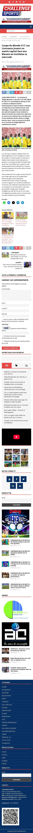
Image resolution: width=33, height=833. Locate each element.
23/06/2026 (14, 578)
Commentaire (6, 289)
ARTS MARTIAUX (6, 690)
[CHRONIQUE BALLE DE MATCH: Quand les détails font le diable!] (5, 553)
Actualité (4, 687)
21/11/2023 (6, 62)
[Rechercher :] (16, 31)
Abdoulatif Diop (16, 62)
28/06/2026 (14, 567)
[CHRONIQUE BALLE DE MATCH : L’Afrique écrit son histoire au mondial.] (5, 564)
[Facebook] (13, 2)
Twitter (4, 758)
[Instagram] (20, 2)
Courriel (4, 308)
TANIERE (4, 734)
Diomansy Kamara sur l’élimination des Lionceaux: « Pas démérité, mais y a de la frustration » (7, 239)
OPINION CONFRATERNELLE (9, 722)
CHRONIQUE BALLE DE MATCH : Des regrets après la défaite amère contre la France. (20, 585)
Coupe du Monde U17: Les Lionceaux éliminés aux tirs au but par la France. (21, 222)
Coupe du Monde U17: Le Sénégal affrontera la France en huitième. (8, 222)
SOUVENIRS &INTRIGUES (8, 731)
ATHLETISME (5, 693)
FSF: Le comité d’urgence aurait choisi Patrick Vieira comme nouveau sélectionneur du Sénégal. (15, 395)
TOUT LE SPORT (6, 740)
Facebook (4, 755)
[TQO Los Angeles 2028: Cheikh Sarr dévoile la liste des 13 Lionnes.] (24, 464)
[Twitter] (16, 2)
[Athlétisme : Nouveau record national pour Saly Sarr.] (8, 451)
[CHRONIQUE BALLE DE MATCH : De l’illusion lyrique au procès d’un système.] (5, 542)
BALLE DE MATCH (6, 696)
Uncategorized (6, 743)
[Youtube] (9, 2)
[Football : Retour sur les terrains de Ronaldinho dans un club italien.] (24, 451)
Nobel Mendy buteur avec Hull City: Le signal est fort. (20, 659)
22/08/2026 (14, 662)
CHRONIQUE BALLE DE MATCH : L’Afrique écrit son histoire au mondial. (20, 563)
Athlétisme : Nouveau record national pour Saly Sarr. (20, 649)
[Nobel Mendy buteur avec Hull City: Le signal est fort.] (16, 451)
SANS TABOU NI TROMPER (9, 728)
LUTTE (3, 719)
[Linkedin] (23, 2)
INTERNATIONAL (6, 716)
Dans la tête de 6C (7, 704)
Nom (3, 303)
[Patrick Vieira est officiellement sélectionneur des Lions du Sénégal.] (8, 458)
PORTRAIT (4, 725)
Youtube (4, 752)
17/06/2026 (14, 589)
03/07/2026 (14, 545)
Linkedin (4, 763)
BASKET (4, 698)
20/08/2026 (14, 673)
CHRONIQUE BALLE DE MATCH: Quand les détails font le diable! (20, 552)
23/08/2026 (14, 652)
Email (3, 498)
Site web (4, 314)
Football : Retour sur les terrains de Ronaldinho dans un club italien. (21, 669)
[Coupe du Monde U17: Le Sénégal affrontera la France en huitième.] (8, 215)
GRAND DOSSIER (6, 710)
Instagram (4, 761)
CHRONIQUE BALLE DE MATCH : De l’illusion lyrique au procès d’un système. (20, 541)
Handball (4, 713)
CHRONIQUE (5, 701)
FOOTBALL (4, 707)
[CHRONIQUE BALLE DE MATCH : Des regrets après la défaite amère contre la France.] (5, 586)
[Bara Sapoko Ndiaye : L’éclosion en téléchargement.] (16, 464)
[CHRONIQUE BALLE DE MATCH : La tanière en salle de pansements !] (5, 575)
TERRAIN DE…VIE (6, 737)
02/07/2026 (14, 556)
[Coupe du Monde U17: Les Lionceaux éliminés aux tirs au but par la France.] (21, 215)
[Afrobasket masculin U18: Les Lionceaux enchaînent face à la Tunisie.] (8, 464)
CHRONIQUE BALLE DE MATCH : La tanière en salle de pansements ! (20, 574)
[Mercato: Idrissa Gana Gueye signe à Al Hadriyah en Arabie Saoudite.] (24, 458)
